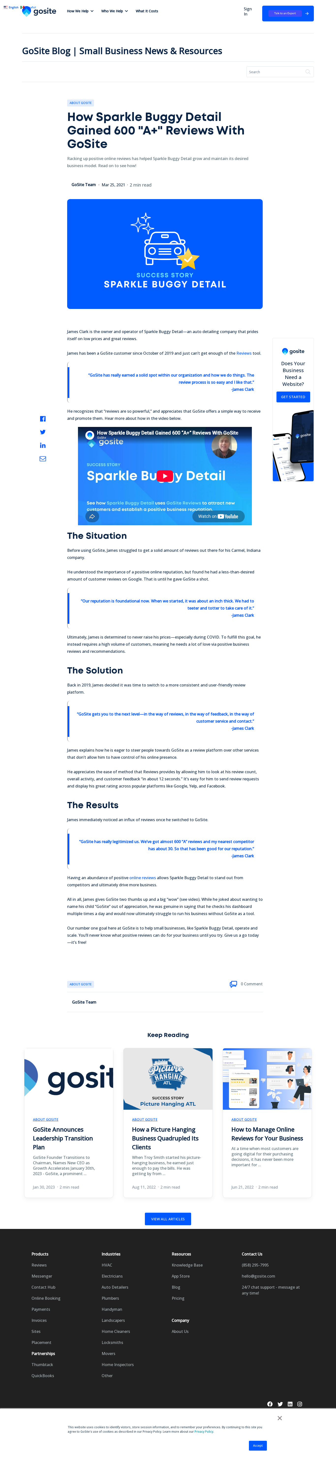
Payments (40, 1309)
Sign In (248, 11)
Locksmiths (112, 1342)
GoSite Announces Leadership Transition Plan (63, 1138)
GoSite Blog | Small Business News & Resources (122, 51)
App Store (181, 1276)
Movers (108, 1353)
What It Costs (147, 11)
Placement (41, 1342)
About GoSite (81, 103)
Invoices (39, 1320)
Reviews (244, 353)
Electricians (112, 1276)
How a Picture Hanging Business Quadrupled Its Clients (165, 1138)
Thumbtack (42, 1364)
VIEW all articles (168, 1219)
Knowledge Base (187, 1265)
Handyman (112, 1309)
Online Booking (46, 1298)
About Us (180, 1331)
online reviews (142, 877)
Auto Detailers (115, 1287)
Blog (176, 1287)
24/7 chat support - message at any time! (271, 1290)
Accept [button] (258, 1445)
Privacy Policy (204, 1431)
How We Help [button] (78, 11)
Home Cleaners (116, 1331)
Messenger (41, 1276)
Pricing (178, 1298)
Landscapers (113, 1320)
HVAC (107, 1265)
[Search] (308, 71)
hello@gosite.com (258, 1276)
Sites (36, 1331)
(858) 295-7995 (255, 1265)
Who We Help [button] (112, 11)
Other (107, 1375)
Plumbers (110, 1298)
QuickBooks (42, 1375)
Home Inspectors (118, 1364)
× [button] (280, 1418)
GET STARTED (293, 397)
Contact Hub (43, 1287)
